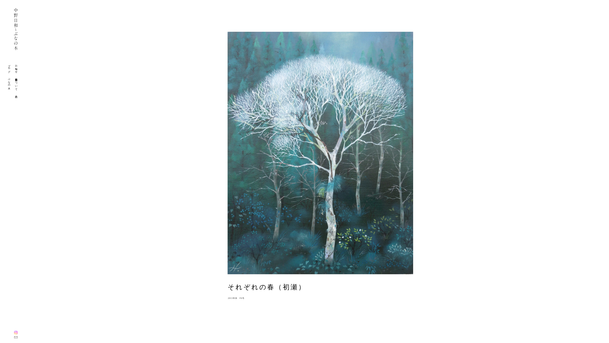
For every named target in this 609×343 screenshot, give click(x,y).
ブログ (9, 67)
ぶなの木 (9, 81)
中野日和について (16, 83)
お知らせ (16, 67)
